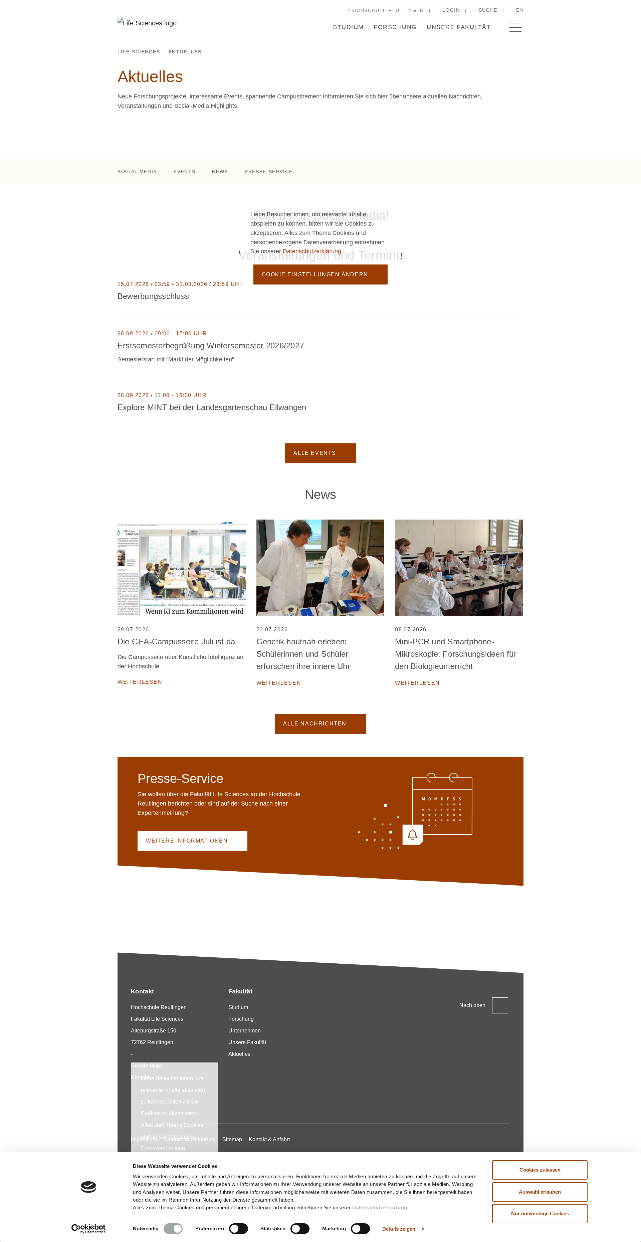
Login (451, 10)
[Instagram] (403, 1045)
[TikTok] (423, 1045)
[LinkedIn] (443, 1045)
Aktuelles (239, 1054)
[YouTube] (484, 1045)
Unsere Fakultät (459, 27)
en (519, 10)
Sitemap (232, 1139)
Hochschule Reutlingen (386, 10)
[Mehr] (519, 291)
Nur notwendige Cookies (540, 1213)
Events (184, 171)
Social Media (137, 171)
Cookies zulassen (540, 1170)
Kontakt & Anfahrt (269, 1139)
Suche (488, 10)
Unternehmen (244, 1030)
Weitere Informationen (187, 841)
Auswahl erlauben (540, 1192)
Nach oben (472, 1005)
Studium (348, 27)
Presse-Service (269, 171)
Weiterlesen (140, 682)
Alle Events (314, 453)
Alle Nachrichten (315, 723)
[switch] (238, 1228)
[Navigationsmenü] (515, 27)
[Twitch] (464, 1045)
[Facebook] (504, 1045)
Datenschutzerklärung (379, 1207)
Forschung (395, 27)
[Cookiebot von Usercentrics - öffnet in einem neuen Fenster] (88, 1229)
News (220, 171)
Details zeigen (398, 1229)
